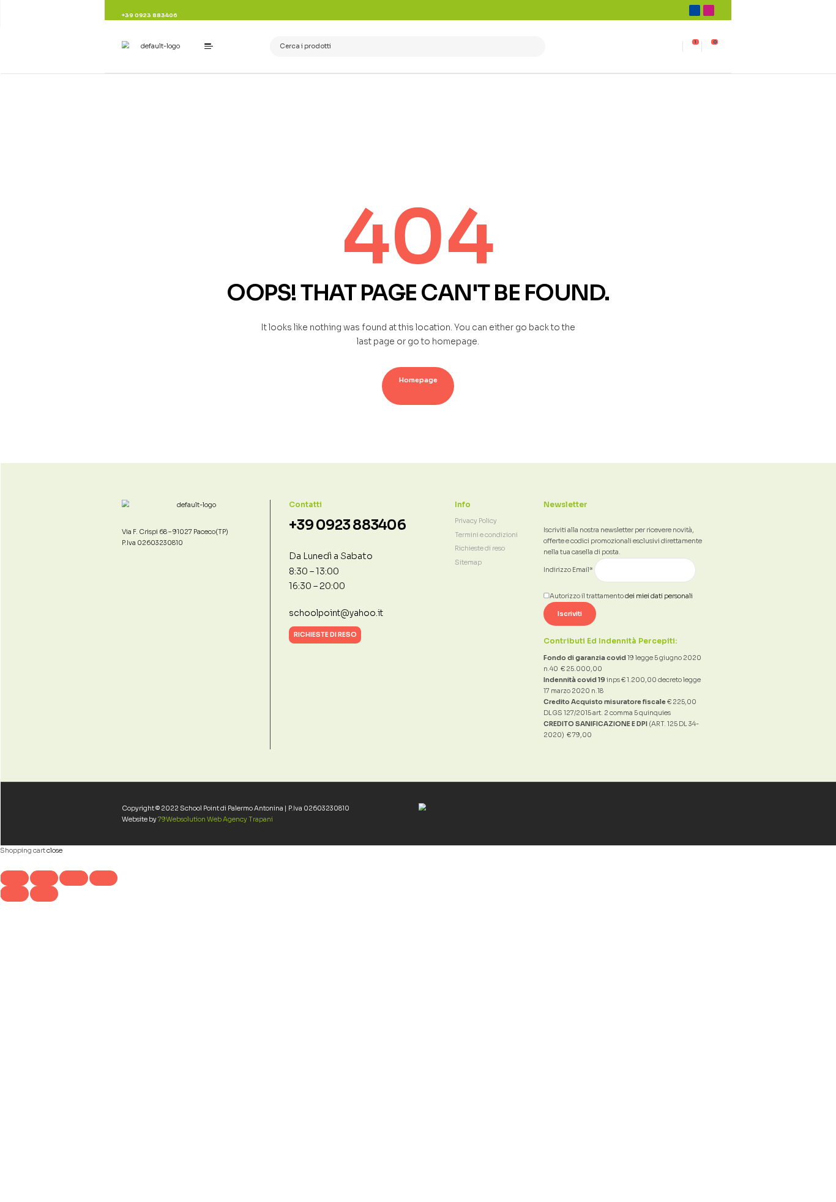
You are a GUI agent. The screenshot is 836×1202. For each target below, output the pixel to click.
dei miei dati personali (659, 596)
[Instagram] (708, 10)
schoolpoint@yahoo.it (336, 613)
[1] (692, 46)
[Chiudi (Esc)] (103, 878)
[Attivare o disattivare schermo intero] (44, 878)
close (54, 851)
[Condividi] (73, 878)
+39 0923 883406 (347, 525)
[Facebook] (694, 10)
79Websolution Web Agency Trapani (215, 819)
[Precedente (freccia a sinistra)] (14, 894)
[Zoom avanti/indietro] (14, 878)
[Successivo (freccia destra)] (44, 894)
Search (532, 47)
